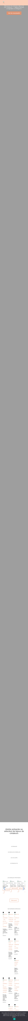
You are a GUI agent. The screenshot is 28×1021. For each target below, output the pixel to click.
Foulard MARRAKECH (16, 951)
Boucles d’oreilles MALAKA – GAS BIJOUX (11, 925)
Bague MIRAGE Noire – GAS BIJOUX (16, 970)
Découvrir (7, 889)
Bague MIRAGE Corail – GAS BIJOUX (10, 989)
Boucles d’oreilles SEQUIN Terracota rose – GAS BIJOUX (5, 997)
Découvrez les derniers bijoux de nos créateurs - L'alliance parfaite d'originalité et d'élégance (14, 7)
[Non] (26, 1016)
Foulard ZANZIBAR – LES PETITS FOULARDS (5, 931)
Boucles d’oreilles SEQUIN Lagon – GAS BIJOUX (10, 954)
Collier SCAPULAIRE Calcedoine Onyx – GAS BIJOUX (16, 930)
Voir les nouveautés (14, 13)
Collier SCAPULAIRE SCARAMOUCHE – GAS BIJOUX (16, 995)
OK (14, 1019)
